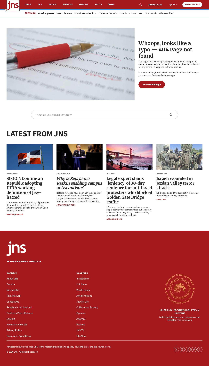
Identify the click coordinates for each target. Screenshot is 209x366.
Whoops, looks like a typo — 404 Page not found (165, 49)
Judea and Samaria (108, 13)
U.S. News (110, 173)
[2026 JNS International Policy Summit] (179, 288)
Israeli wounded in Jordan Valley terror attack (175, 183)
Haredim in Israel (128, 13)
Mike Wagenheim (15, 214)
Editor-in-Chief (166, 13)
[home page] (13, 5)
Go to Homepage (152, 84)
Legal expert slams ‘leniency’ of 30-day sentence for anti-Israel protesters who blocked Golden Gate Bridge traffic (129, 190)
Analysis (68, 4)
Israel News (161, 173)
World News (12, 173)
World (52, 4)
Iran (140, 13)
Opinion (83, 4)
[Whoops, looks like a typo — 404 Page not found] (71, 64)
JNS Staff (161, 199)
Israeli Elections (64, 13)
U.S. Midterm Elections (85, 13)
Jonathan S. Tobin (65, 205)
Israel (28, 4)
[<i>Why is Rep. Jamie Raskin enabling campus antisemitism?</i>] (79, 157)
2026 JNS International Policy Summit (179, 311)
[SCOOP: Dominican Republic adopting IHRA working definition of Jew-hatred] (30, 157)
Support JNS (192, 4)
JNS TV (98, 4)
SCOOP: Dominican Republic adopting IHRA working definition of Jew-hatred (25, 188)
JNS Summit (151, 13)
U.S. (40, 4)
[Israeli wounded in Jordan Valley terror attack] (179, 157)
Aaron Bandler (114, 219)
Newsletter (155, 4)
